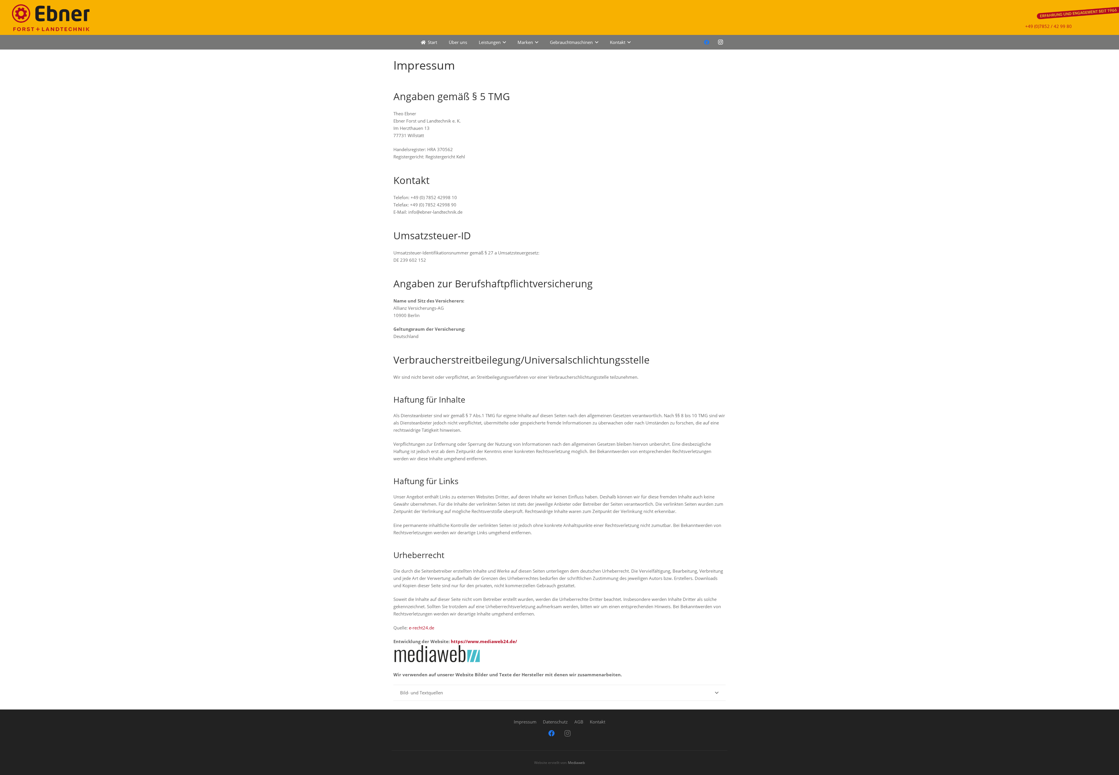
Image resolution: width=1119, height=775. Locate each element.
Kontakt (597, 722)
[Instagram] (720, 42)
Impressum (525, 722)
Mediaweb (576, 762)
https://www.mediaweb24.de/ (484, 641)
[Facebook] (706, 42)
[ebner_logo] (49, 17)
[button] (503, 42)
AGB (578, 722)
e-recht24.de (421, 628)
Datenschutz (555, 722)
